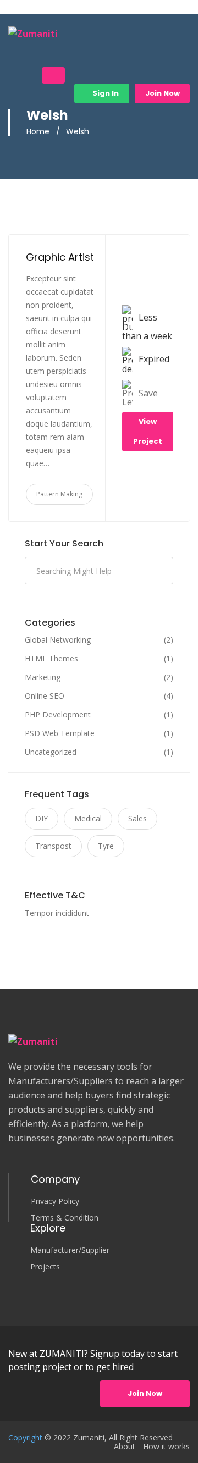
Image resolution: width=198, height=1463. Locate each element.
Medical (88, 818)
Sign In (105, 93)
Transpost (53, 846)
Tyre (106, 846)
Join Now (162, 93)
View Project (147, 431)
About (124, 1446)
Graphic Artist (60, 257)
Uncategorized (50, 752)
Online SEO (44, 696)
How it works (166, 1446)
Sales (137, 818)
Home (38, 131)
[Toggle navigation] (53, 75)
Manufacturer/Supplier (69, 1250)
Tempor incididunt (57, 913)
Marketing (43, 677)
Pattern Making (59, 494)
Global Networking (58, 640)
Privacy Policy (55, 1201)
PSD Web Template (60, 733)
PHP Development (58, 715)
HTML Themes (51, 659)
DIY (41, 818)
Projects (45, 1266)
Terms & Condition (64, 1217)
